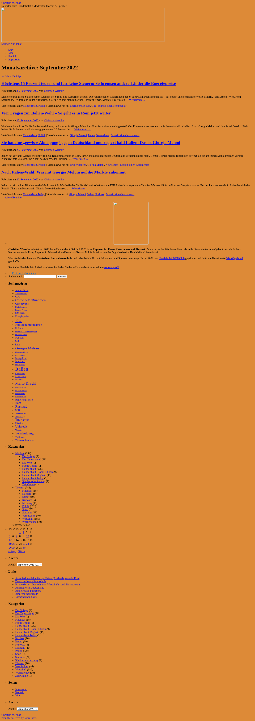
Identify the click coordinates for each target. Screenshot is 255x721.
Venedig (18, 430)
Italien (91, 135)
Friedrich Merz (21, 334)
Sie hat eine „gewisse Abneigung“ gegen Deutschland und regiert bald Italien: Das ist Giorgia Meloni (90, 142)
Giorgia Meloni (78, 135)
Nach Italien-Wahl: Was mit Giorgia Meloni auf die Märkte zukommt (63, 172)
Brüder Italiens (78, 164)
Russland (21, 406)
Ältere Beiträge (11, 76)
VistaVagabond (234, 258)
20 (13, 543)
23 (24, 543)
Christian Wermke (11, 2)
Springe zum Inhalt (11, 43)
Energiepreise (77, 105)
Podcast (99, 194)
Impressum (14, 59)
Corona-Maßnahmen (30, 300)
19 (10, 543)
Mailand (19, 379)
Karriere (26, 493)
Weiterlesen (137, 99)
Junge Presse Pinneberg (28, 590)
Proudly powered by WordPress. (19, 717)
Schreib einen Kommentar (112, 105)
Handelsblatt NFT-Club (172, 258)
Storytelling (20, 416)
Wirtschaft (27, 518)
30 (24, 547)
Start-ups (27, 512)
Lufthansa (20, 376)
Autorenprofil (111, 267)
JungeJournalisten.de (26, 593)
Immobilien (20, 355)
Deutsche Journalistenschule (30, 581)
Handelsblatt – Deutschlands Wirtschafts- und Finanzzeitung (48, 584)
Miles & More (21, 390)
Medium (19, 453)
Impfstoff (20, 361)
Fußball (19, 337)
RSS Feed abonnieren (24, 273)
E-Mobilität (20, 313)
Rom (18, 402)
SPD (17, 410)
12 (10, 539)
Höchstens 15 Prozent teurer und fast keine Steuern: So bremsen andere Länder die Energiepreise (88, 83)
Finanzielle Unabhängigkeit (26, 331)
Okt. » (21, 551)
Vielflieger (20, 437)
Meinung (27, 503)
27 (13, 547)
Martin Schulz (21, 387)
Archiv (12, 564)
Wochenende (29, 521)
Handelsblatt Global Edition (37, 471)
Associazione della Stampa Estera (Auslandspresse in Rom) (47, 578)
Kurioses (27, 500)
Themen (19, 487)
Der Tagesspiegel (31, 459)
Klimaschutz (20, 374)
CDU (17, 296)
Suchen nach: (15, 276)
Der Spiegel (28, 456)
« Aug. (12, 551)
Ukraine (19, 423)
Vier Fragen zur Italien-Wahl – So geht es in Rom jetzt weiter (56, 113)
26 (10, 547)
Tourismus (22, 419)
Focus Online (29, 465)
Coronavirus (22, 303)
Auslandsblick (21, 293)
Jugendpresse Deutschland (29, 587)
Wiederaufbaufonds (24, 440)
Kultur (25, 496)
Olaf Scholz (20, 394)
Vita (10, 52)
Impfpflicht (21, 358)
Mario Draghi (25, 383)
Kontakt (12, 56)
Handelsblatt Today (34, 194)
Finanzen (27, 490)
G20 (17, 341)
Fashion (19, 328)
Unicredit (21, 426)
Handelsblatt (30, 105)
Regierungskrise (24, 399)
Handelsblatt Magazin (34, 475)
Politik (41, 105)
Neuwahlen (102, 135)
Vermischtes (28, 515)
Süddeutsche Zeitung (33, 481)
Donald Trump (21, 310)
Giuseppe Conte (21, 352)
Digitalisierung (21, 307)
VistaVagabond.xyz (26, 596)
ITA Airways (20, 365)
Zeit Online (28, 484)
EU (88, 105)
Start (10, 49)
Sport (25, 509)
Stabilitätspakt (20, 413)
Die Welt (27, 462)
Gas (93, 105)
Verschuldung (24, 433)
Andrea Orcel (21, 290)
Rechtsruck (20, 396)
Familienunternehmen (28, 324)
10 (27, 536)
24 (27, 543)
